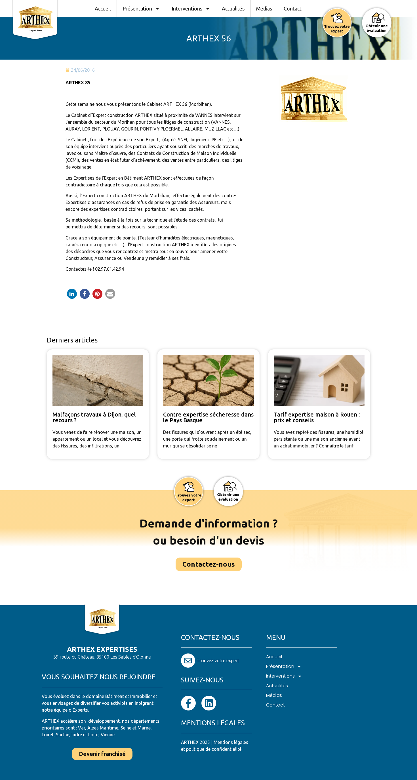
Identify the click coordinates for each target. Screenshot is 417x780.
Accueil (103, 8)
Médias (264, 8)
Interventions (187, 8)
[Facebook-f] (188, 703)
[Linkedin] (208, 703)
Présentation (137, 8)
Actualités (233, 8)
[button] (72, 294)
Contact (293, 8)
